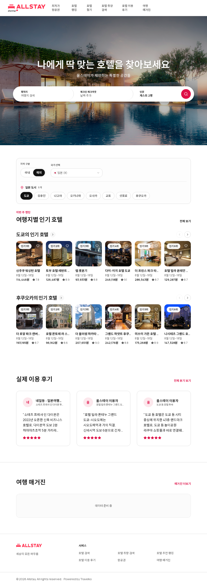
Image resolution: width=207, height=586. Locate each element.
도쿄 (26, 196)
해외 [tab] (39, 172)
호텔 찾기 (89, 8)
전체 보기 (185, 221)
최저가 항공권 (56, 8)
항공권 (122, 560)
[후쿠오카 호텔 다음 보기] (187, 298)
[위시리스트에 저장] (38, 246)
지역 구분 (25, 164)
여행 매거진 (147, 8)
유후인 (41, 196)
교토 (108, 196)
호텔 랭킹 (74, 8)
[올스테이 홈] (26, 8)
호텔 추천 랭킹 (165, 553)
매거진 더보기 (182, 484)
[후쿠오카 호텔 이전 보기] (179, 298)
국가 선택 (55, 165)
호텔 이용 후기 (127, 8)
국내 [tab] (27, 172)
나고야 (58, 196)
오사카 (93, 196)
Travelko (86, 579)
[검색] (186, 94)
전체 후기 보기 (182, 381)
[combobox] (76, 172)
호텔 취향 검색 (107, 8)
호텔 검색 (84, 553)
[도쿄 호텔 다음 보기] (187, 234)
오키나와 (75, 196)
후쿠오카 (141, 196)
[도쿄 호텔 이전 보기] (179, 234)
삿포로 (123, 196)
